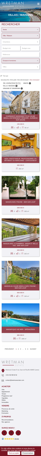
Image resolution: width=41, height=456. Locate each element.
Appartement (6, 391)
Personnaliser (27, 453)
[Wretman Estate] (16, 4)
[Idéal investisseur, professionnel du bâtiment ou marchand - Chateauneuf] (20, 145)
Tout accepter (14, 453)
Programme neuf (7, 396)
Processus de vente (8, 409)
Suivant (33, 349)
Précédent (9, 349)
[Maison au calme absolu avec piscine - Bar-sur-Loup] (20, 272)
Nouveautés (5, 80)
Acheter (6, 386)
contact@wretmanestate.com (14, 380)
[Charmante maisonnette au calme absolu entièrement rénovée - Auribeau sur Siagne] (20, 102)
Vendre (5, 406)
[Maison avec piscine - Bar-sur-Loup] (20, 187)
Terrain (4, 394)
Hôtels (4, 400)
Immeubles (5, 402)
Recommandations (7, 420)
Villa (3, 389)
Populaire (13, 80)
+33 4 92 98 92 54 (11, 375)
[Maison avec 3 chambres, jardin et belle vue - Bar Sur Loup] (20, 230)
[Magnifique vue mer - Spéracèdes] (20, 315)
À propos (6, 417)
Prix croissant (35, 80)
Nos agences (6, 422)
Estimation (5, 413)
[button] (20, 29)
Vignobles (5, 398)
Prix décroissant (23, 80)
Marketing (5, 411)
